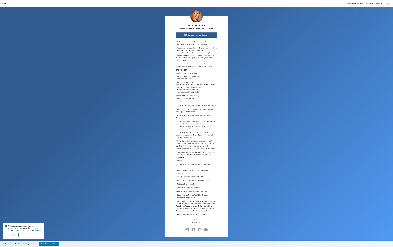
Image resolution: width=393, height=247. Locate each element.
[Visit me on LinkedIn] (200, 230)
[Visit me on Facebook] (193, 230)
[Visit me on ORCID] (206, 230)
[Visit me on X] (187, 230)
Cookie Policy (35, 230)
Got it (13, 235)
